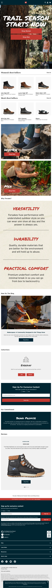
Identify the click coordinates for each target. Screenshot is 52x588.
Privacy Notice (24, 583)
